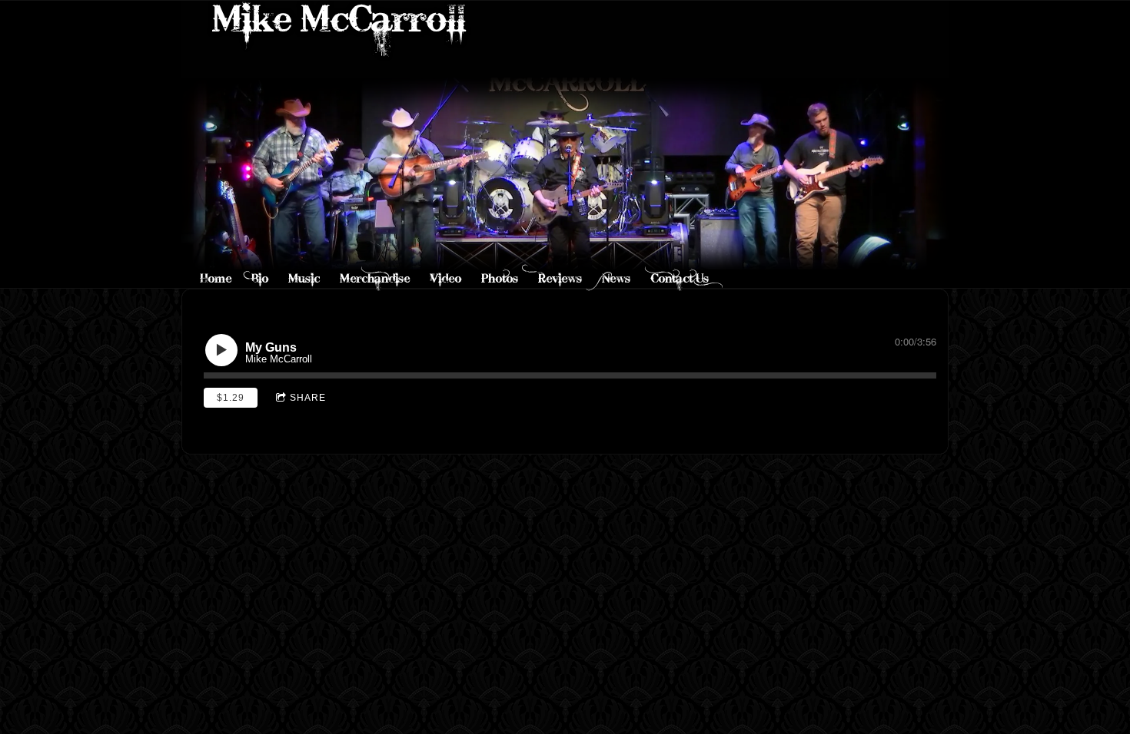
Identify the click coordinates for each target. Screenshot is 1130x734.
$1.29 (230, 397)
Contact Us (679, 278)
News (616, 278)
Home (215, 278)
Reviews (560, 278)
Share (308, 397)
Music (304, 278)
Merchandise (375, 278)
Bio (259, 278)
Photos (499, 278)
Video (445, 278)
